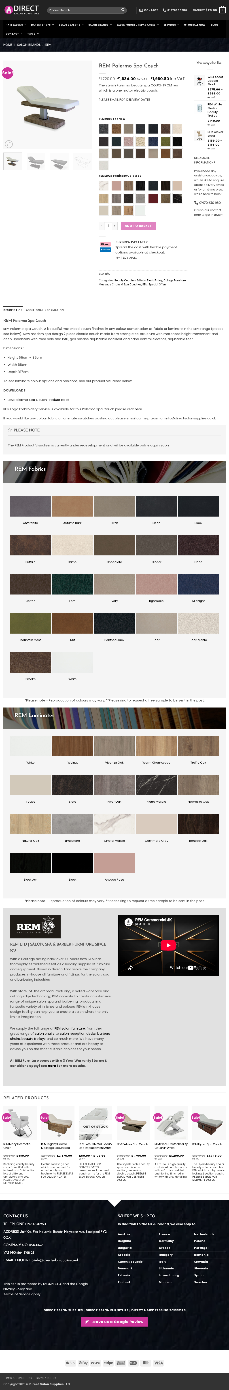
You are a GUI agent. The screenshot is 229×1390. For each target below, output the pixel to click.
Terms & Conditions (17, 1378)
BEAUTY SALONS (69, 25)
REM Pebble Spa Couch (132, 1144)
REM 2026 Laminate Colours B (120, 175)
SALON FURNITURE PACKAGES (136, 25)
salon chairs (45, 1033)
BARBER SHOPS (41, 25)
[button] (209, 10)
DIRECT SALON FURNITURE (107, 1310)
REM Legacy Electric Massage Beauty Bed (55, 1146)
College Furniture (174, 280)
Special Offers (158, 284)
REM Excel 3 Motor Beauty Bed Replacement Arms (95, 1146)
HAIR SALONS (14, 25)
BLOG (214, 25)
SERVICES (169, 25)
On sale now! (197, 25)
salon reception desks (78, 1033)
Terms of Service (16, 1294)
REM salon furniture (70, 1028)
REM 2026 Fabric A (112, 119)
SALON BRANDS (98, 25)
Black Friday (154, 280)
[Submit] (123, 10)
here (138, 409)
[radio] (104, 129)
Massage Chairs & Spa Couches (120, 284)
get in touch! (214, 215)
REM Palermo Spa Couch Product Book (38, 400)
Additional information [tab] (45, 310)
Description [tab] (13, 310)
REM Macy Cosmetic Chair (16, 1146)
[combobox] (87, 10)
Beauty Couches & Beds (130, 280)
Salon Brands (29, 44)
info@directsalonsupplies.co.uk (56, 1260)
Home (7, 44)
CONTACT (12, 34)
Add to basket (138, 226)
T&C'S (31, 34)
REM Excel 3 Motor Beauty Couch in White (171, 1146)
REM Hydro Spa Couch (207, 1144)
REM (48, 44)
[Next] (85, 105)
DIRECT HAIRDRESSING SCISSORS (158, 1310)
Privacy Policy (14, 1289)
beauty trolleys (33, 1038)
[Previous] (11, 105)
